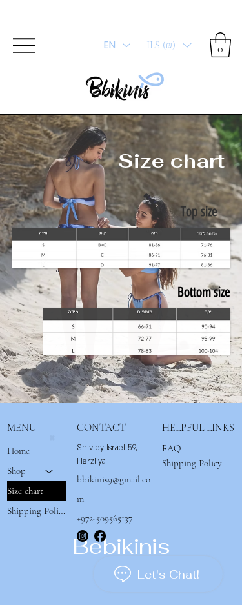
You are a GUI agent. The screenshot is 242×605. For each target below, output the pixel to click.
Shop (16, 471)
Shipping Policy (36, 511)
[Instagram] (82, 536)
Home (18, 451)
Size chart (25, 491)
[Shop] (50, 471)
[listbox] (169, 45)
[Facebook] (100, 536)
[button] (169, 45)
